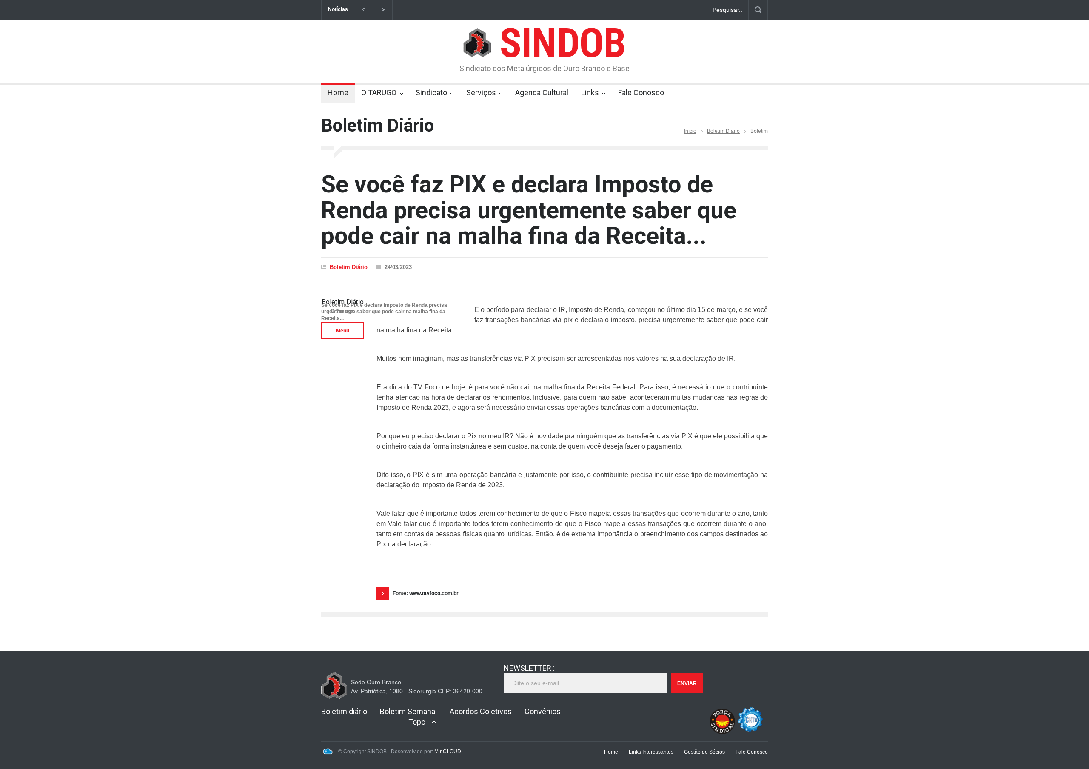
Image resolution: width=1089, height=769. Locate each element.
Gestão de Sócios (704, 752)
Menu (342, 331)
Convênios (543, 711)
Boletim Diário (723, 131)
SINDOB (562, 43)
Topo (416, 722)
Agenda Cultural (541, 92)
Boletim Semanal (408, 711)
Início (690, 131)
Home (338, 92)
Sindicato (431, 92)
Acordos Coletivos (481, 711)
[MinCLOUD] (327, 753)
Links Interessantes (651, 752)
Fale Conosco (641, 92)
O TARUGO (378, 92)
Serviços (481, 92)
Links (590, 92)
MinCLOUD (447, 752)
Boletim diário (344, 711)
